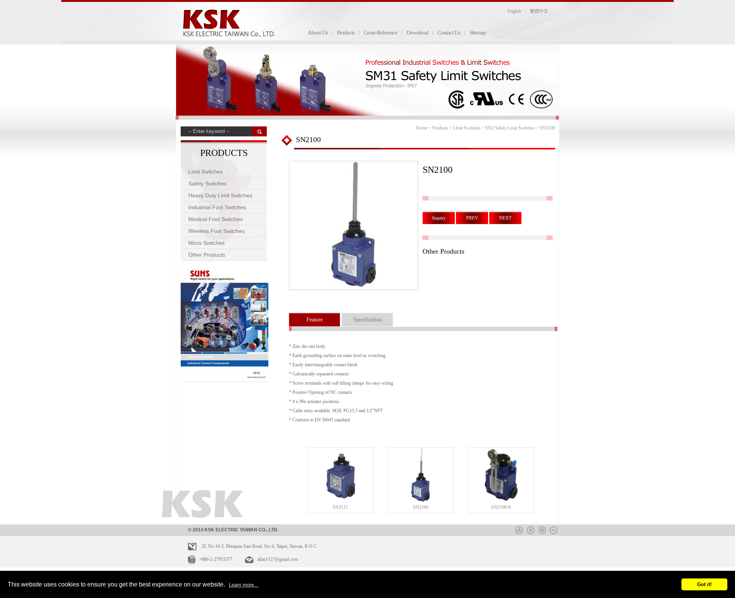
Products (345, 32)
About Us (318, 32)
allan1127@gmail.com (277, 559)
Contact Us (449, 32)
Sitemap (477, 32)
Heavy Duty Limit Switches (220, 195)
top (553, 529)
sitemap (519, 529)
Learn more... (243, 585)
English (514, 11)
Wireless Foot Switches (216, 231)
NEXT (505, 218)
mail (542, 529)
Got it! (704, 584)
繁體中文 (539, 11)
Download (417, 32)
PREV (472, 218)
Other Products (206, 255)
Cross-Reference (380, 32)
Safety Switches (207, 183)
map (530, 529)
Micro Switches (206, 243)
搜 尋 (259, 131)
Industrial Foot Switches (217, 207)
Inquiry (439, 218)
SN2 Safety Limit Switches (510, 128)
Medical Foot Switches (215, 219)
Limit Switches (205, 172)
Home (421, 128)
